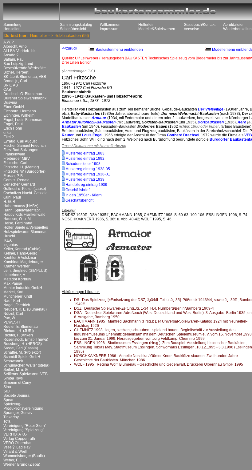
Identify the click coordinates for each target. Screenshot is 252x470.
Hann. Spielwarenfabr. (22, 210)
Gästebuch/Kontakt (199, 24)
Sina (7, 387)
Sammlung (12, 24)
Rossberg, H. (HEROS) (22, 344)
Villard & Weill (15, 451)
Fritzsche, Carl (15, 163)
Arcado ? (10, 55)
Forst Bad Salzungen (20, 150)
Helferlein (146, 24)
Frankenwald (14, 154)
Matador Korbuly (17, 279)
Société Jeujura (16, 395)
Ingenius (10, 245)
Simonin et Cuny (17, 382)
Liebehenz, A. (14, 275)
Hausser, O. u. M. (17, 219)
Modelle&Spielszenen (156, 29)
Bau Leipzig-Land (18, 64)
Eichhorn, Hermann (19, 111)
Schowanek (13, 361)
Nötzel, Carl (13, 313)
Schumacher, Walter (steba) (26, 365)
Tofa (6, 421)
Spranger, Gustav (17, 413)
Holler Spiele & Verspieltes (25, 227)
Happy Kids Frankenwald (24, 214)
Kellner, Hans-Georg (20, 253)
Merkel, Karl (13, 292)
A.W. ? (8, 42)
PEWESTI (11, 322)
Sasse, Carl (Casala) (20, 348)
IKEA (7, 240)
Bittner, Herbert (15, 72)
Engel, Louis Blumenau (22, 120)
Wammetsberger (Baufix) (24, 456)
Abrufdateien (234, 24)
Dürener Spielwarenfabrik (24, 98)
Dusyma (10, 102)
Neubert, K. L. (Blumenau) (25, 309)
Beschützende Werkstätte (24, 68)
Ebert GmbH (13, 107)
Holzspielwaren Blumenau (25, 232)
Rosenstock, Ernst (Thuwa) (25, 339)
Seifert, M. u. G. (16, 370)
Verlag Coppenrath (19, 438)
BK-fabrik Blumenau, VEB (24, 76)
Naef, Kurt (11, 301)
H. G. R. (9, 201)
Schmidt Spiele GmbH (21, 357)
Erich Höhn (12, 128)
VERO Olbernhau (18, 443)
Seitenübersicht (73, 29)
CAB (7, 89)
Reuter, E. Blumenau (20, 326)
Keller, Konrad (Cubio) (22, 249)
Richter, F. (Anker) (18, 335)
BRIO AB (10, 85)
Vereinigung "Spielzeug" (23, 430)
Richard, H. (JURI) (18, 331)
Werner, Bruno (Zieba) (21, 464)
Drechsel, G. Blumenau (22, 94)
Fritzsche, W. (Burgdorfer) (24, 171)
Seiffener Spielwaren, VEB (25, 374)
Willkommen (110, 24)
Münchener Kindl (17, 296)
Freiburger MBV (16, 158)
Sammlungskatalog (76, 24)
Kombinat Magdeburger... (24, 262)
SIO (6, 391)
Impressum (109, 29)
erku (7, 133)
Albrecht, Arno (15, 46)
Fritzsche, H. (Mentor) (21, 167)
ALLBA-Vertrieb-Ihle (20, 51)
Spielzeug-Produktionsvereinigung (23, 406)
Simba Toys (13, 378)
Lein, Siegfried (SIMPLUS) (25, 270)
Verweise (191, 29)
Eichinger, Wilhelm (18, 115)
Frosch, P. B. (13, 176)
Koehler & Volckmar (19, 257)
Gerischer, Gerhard (19, 184)
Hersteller (11, 29)
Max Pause (12, 283)
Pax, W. (9, 318)
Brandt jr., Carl (15, 81)
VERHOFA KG (15, 434)
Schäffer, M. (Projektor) (22, 352)
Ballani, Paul (14, 59)
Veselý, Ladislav (16, 447)
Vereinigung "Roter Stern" (24, 426)
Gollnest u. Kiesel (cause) (24, 189)
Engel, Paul (13, 124)
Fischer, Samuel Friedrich (24, 145)
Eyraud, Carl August (20, 141)
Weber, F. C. (13, 460)
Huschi (9, 236)
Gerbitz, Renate (16, 180)
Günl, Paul (12, 197)
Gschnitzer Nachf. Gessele (25, 193)
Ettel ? (8, 137)
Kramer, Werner (16, 266)
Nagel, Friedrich (16, 305)
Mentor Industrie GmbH (22, 288)
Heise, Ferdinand (17, 223)
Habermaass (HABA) (20, 206)
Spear (8, 400)
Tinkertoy (11, 417)
